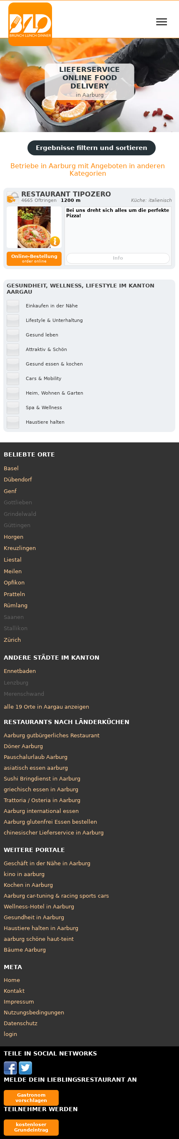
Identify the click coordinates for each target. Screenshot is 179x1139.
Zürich (12, 640)
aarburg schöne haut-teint (39, 939)
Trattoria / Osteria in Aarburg (42, 800)
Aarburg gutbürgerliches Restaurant (51, 735)
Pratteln (14, 594)
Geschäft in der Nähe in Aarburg (47, 863)
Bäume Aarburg (25, 950)
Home (12, 980)
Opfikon (14, 582)
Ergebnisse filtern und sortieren (91, 148)
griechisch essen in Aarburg (41, 789)
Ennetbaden (20, 671)
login (10, 1034)
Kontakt (14, 991)
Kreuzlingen (20, 548)
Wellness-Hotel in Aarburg (39, 906)
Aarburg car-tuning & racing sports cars (56, 896)
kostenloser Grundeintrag (31, 1127)
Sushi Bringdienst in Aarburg (42, 779)
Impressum (19, 1002)
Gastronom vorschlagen (31, 1097)
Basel (11, 468)
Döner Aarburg (23, 746)
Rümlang (15, 605)
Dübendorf (18, 479)
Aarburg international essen (41, 811)
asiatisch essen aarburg (36, 768)
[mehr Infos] (34, 227)
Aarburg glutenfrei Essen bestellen (50, 822)
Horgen (13, 537)
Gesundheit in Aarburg (34, 917)
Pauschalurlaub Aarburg (35, 757)
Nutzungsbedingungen (34, 1012)
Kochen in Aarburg (28, 885)
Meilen (13, 571)
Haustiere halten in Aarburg (41, 928)
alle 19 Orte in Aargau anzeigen (46, 707)
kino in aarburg (24, 874)
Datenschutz (20, 1023)
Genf (10, 491)
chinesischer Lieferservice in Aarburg (54, 833)
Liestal (13, 560)
